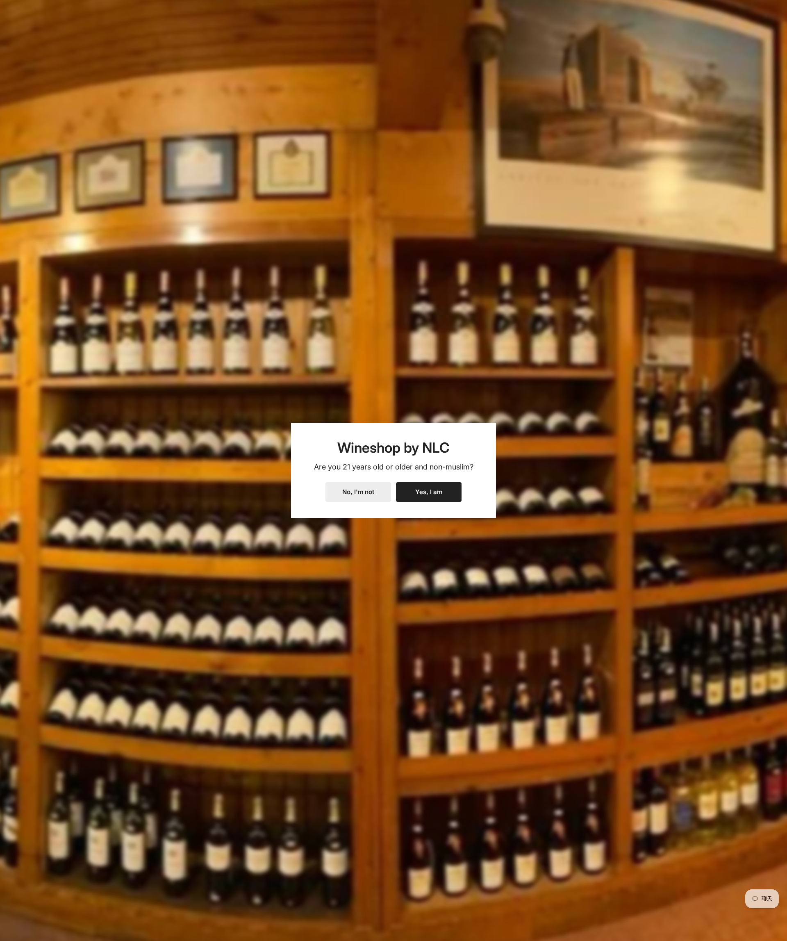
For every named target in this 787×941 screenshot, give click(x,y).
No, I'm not (358, 492)
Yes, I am (428, 492)
